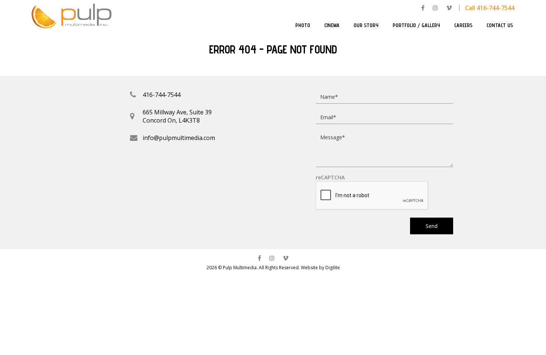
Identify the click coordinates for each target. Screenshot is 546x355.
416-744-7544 (162, 95)
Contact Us (500, 25)
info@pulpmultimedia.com (179, 138)
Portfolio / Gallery (416, 25)
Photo (302, 25)
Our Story (366, 25)
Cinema (331, 25)
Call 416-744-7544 (489, 8)
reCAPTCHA (330, 178)
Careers (463, 25)
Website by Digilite (320, 267)
